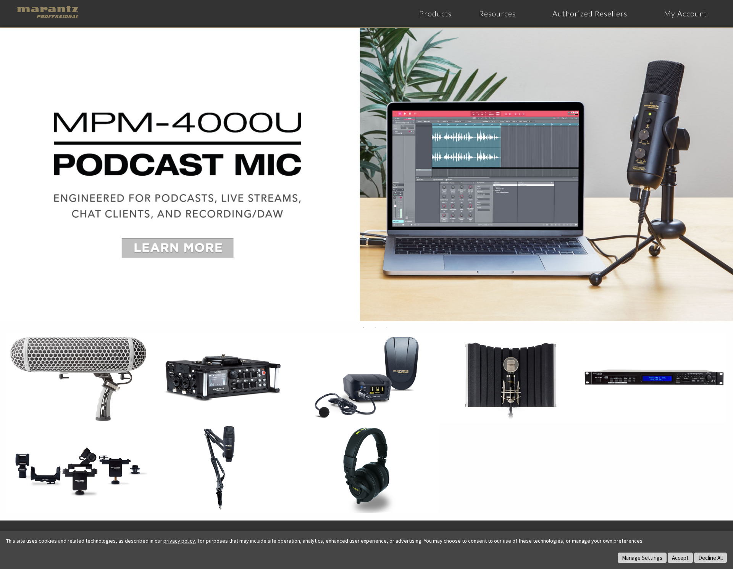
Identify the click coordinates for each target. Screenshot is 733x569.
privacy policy (179, 540)
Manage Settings (642, 557)
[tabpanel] (366, 174)
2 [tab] (375, 327)
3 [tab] (387, 327)
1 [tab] (364, 327)
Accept (680, 557)
